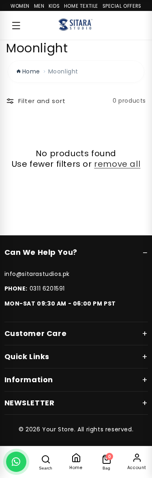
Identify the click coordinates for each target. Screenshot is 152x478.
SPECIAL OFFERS (122, 6)
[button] (16, 25)
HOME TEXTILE (81, 6)
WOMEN (20, 6)
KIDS (54, 6)
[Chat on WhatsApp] (16, 462)
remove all (117, 164)
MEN (39, 6)
